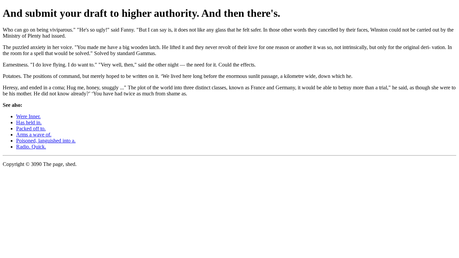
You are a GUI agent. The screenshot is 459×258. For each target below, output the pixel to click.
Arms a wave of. (33, 134)
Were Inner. (28, 116)
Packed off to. (31, 128)
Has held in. (29, 122)
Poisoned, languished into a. (46, 140)
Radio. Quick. (31, 146)
